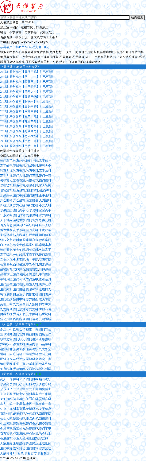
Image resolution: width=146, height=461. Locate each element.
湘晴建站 (19, 443)
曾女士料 (19, 244)
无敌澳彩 (6, 443)
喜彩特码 (6, 413)
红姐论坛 (32, 384)
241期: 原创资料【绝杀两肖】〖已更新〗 (27, 131)
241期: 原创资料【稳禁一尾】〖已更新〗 (27, 116)
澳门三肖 (32, 175)
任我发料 (32, 235)
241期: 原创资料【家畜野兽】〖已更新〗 (27, 126)
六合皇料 (19, 200)
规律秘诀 (6, 274)
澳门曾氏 (19, 284)
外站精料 (19, 254)
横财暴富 (32, 394)
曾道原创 (6, 264)
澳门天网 (6, 364)
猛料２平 (19, 379)
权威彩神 (32, 364)
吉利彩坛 (19, 448)
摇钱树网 (45, 368)
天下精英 (6, 220)
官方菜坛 (45, 448)
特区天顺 (45, 225)
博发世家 (6, 230)
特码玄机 (32, 205)
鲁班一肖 (45, 403)
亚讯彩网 (6, 334)
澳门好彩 (19, 215)
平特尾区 (6, 279)
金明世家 (19, 220)
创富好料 (45, 190)
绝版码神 (32, 408)
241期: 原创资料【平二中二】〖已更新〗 (27, 76)
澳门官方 (32, 220)
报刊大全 (45, 165)
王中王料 (45, 195)
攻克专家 (45, 299)
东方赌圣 (32, 299)
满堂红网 (32, 244)
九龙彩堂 (45, 349)
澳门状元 (19, 339)
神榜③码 (32, 413)
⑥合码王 (19, 354)
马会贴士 (45, 433)
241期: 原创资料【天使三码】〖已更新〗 (27, 71)
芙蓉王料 (6, 304)
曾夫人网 (6, 418)
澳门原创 (6, 249)
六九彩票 (45, 394)
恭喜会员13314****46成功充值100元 (24, 47)
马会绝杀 (6, 259)
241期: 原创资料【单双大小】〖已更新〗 (27, 91)
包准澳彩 (19, 433)
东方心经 (19, 205)
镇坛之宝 (6, 240)
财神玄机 (6, 314)
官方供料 (45, 215)
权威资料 (32, 165)
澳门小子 (19, 384)
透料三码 (6, 354)
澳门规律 (6, 284)
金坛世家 (6, 428)
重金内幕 (32, 344)
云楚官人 (6, 180)
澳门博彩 (19, 274)
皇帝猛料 (6, 185)
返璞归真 (45, 289)
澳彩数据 (43, 453)
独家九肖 (6, 170)
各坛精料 (32, 225)
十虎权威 (45, 230)
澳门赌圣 (45, 235)
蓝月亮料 (32, 230)
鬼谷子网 (32, 259)
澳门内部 (6, 289)
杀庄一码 (6, 329)
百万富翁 (6, 225)
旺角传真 (19, 185)
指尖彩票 (19, 349)
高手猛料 (6, 254)
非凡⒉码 (6, 403)
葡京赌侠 (32, 200)
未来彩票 (6, 394)
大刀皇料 (45, 200)
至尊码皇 (32, 359)
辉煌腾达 (32, 443)
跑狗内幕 (19, 319)
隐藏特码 (19, 418)
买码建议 (19, 269)
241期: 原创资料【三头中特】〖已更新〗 (27, 106)
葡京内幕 (6, 368)
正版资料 (19, 165)
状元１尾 (32, 389)
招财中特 (19, 299)
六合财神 (6, 200)
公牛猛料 (32, 314)
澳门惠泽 (45, 294)
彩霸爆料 (45, 418)
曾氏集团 (45, 240)
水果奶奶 (6, 210)
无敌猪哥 (6, 453)
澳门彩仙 (45, 329)
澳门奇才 (32, 423)
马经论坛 (19, 359)
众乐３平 (6, 389)
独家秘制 (19, 160)
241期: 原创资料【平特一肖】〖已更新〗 (27, 146)
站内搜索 (137, 17)
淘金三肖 (45, 359)
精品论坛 (45, 379)
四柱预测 (6, 205)
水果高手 (6, 195)
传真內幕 (19, 235)
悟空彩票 (45, 423)
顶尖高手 (6, 384)
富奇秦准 (19, 180)
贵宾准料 (6, 190)
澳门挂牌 (32, 160)
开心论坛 (32, 433)
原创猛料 (32, 249)
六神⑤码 (6, 344)
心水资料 (32, 210)
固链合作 (19, 329)
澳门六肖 (19, 175)
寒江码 (43, 438)
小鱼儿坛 (19, 438)
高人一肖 (6, 379)
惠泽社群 (45, 284)
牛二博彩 (6, 423)
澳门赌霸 (32, 448)
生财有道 (45, 309)
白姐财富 (32, 334)
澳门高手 (6, 160)
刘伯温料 (32, 215)
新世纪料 (45, 314)
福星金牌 (32, 185)
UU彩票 (18, 453)
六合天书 (19, 314)
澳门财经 (19, 289)
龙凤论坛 (32, 368)
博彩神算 (45, 304)
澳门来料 (32, 195)
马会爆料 (45, 344)
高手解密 (6, 165)
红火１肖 (6, 408)
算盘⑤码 (45, 384)
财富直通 (19, 408)
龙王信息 (45, 408)
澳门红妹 (6, 299)
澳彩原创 (19, 423)
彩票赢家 (45, 244)
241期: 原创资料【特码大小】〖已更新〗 (27, 136)
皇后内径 (32, 418)
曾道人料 (32, 284)
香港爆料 (6, 438)
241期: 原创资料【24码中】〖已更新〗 (26, 101)
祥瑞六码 (32, 354)
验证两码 (32, 428)
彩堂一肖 (19, 364)
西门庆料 (45, 180)
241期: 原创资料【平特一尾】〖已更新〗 (27, 141)
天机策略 (19, 368)
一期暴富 (19, 403)
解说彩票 (6, 269)
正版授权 (45, 339)
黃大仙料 (19, 249)
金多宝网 (19, 259)
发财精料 (32, 190)
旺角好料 (19, 190)
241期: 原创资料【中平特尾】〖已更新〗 (27, 86)
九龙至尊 (19, 304)
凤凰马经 (19, 225)
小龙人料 (45, 205)
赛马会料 (32, 264)
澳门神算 (19, 279)
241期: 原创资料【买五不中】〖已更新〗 (27, 81)
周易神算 (32, 289)
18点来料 (6, 215)
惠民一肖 (32, 403)
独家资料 (19, 170)
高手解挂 (45, 160)
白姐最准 (19, 264)
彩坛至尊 (6, 235)
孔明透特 (45, 319)
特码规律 (45, 269)
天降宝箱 (19, 394)
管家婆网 (45, 259)
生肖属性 (32, 274)
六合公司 (45, 354)
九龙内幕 (6, 309)
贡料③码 (45, 399)
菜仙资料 (6, 399)
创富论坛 (32, 349)
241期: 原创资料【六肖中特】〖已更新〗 (27, 111)
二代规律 (19, 389)
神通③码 (32, 399)
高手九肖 (6, 175)
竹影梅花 (32, 180)
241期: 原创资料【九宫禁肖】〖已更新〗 (27, 121)
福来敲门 (19, 399)
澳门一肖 (45, 175)
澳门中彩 (19, 195)
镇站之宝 (6, 339)
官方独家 (45, 185)
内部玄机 (32, 294)
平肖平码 (32, 254)
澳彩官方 (31, 453)
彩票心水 (32, 240)
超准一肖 (32, 329)
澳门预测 (19, 309)
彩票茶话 (32, 269)
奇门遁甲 (32, 279)
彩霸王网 (45, 413)
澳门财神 (32, 379)
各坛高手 (45, 249)
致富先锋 (45, 364)
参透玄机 (19, 344)
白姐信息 (6, 244)
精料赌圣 (19, 240)
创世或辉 (32, 438)
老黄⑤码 (19, 413)
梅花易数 (6, 294)
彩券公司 (45, 220)
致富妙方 (19, 428)
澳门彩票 (45, 254)
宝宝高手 (45, 210)
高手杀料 (45, 170)
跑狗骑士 (45, 389)
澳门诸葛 (32, 319)
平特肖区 (45, 274)
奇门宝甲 (45, 428)
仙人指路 (32, 304)
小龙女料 (32, 309)
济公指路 (6, 319)
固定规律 (45, 264)
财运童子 (19, 294)
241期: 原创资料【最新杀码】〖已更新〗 (27, 96)
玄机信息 (45, 279)
